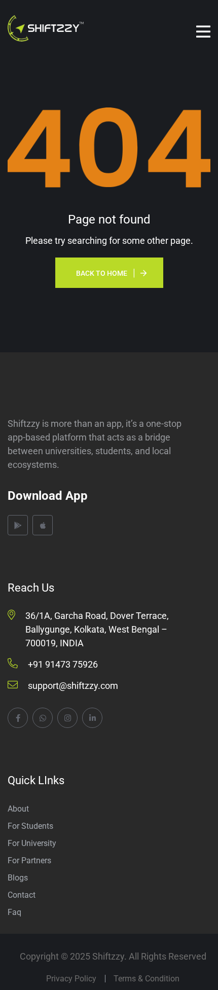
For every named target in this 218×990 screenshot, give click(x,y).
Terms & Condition (146, 978)
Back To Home (101, 273)
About (18, 809)
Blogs (18, 878)
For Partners (29, 860)
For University (32, 843)
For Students (30, 826)
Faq (14, 912)
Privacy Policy (71, 978)
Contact (21, 895)
